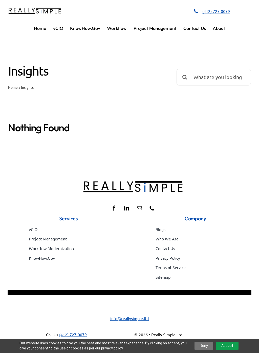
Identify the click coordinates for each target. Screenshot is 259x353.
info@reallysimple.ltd (129, 318)
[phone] (152, 208)
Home (13, 87)
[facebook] (114, 208)
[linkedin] (127, 208)
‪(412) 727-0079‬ (216, 11)
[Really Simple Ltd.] (34, 9)
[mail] (139, 208)
